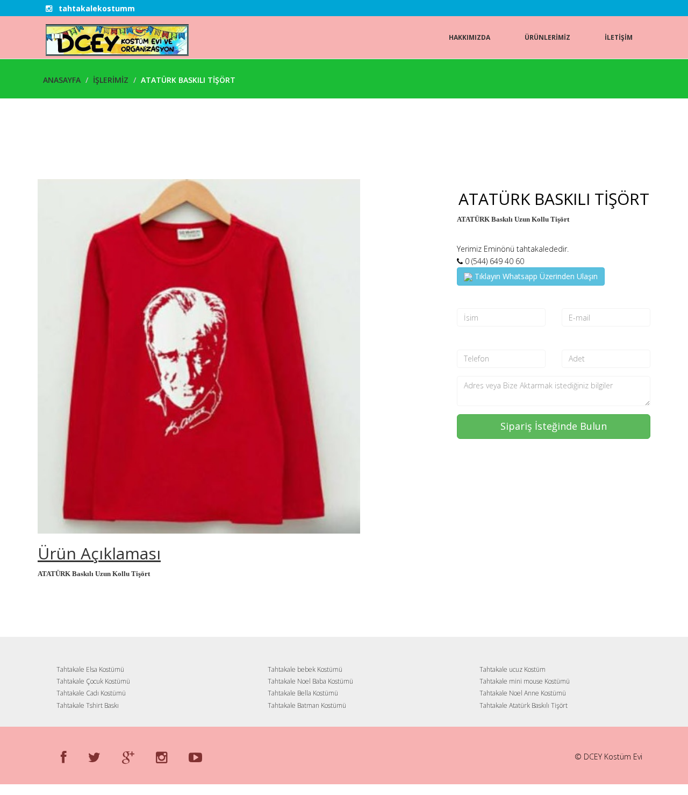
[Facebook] (64, 757)
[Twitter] (94, 757)
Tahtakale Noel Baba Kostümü (310, 681)
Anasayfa (62, 80)
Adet (571, 340)
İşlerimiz (110, 80)
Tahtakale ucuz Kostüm (512, 669)
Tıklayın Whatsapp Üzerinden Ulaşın (535, 276)
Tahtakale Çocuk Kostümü (93, 681)
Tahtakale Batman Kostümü (307, 705)
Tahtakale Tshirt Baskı (87, 705)
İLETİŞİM (619, 37)
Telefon (472, 340)
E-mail (574, 299)
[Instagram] (161, 757)
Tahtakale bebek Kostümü (305, 669)
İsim (465, 299)
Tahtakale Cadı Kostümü (91, 693)
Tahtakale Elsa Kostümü (90, 669)
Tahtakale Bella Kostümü (303, 693)
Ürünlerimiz (547, 37)
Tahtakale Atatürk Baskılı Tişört (523, 705)
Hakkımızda (469, 37)
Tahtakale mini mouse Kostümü (524, 681)
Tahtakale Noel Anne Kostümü (522, 693)
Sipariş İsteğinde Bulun (553, 426)
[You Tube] (195, 757)
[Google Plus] (128, 757)
